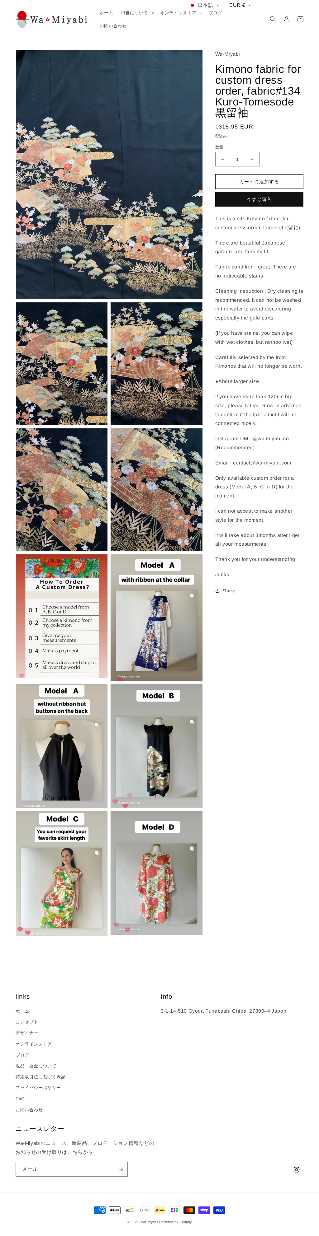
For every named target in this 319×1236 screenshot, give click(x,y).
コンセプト (27, 1021)
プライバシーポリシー (38, 1087)
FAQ (20, 1098)
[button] (136, 12)
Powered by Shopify (175, 1222)
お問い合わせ (29, 1109)
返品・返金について (36, 1065)
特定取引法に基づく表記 (41, 1076)
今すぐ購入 (259, 199)
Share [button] (228, 590)
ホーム (22, 1011)
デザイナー (27, 1032)
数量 (219, 147)
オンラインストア (34, 1044)
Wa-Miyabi (149, 1222)
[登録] (120, 1169)
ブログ (22, 1054)
